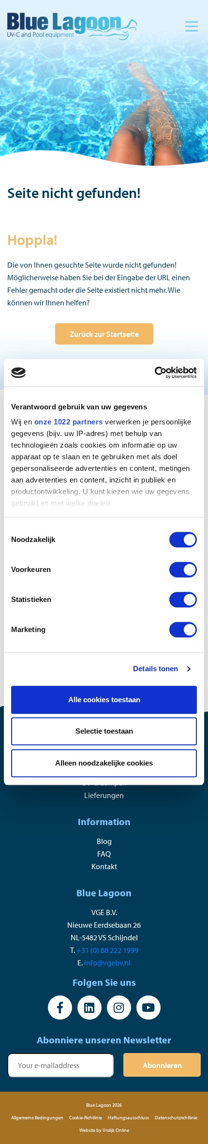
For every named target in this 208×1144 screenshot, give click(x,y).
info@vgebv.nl (107, 962)
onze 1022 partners (68, 422)
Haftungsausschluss (128, 1117)
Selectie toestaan (104, 731)
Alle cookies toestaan (104, 699)
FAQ (104, 853)
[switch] (183, 569)
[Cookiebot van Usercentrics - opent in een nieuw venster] (154, 372)
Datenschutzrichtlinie (176, 1117)
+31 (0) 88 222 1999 (107, 950)
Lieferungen (104, 795)
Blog (104, 841)
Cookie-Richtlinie (85, 1117)
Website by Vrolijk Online (104, 1130)
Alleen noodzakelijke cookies (104, 763)
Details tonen (155, 668)
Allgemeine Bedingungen (37, 1117)
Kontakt (104, 866)
